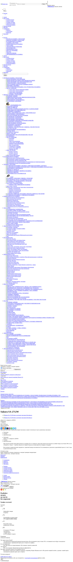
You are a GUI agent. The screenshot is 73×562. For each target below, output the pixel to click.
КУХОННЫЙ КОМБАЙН (35, 404)
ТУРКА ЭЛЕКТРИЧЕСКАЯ (33, 403)
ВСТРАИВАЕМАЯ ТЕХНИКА (14, 41)
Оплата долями (10, 21)
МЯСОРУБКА (17, 401)
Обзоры (5, 479)
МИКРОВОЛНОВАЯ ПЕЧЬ (7, 401)
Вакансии (8, 32)
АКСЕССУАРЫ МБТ (28, 407)
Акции (5, 17)
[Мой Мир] (5, 428)
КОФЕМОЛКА (11, 404)
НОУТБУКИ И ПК (10, 48)
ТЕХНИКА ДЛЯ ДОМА (12, 42)
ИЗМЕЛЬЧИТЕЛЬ (14, 403)
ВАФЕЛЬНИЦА (25, 404)
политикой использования (31, 558)
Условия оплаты (10, 19)
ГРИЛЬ (50, 405)
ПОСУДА (8, 51)
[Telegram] (15, 428)
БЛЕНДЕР (50, 401)
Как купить (6, 18)
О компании (6, 28)
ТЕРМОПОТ (16, 405)
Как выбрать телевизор (6, 382)
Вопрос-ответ (6, 476)
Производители (7, 26)
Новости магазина (6, 368)
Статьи (5, 475)
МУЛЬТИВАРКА (25, 401)
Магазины (5, 463)
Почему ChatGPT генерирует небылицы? (11, 374)
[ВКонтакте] (1, 428)
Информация (4, 457)
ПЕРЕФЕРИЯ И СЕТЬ (11, 49)
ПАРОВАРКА (9, 405)
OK (1, 559)
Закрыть (11, 486)
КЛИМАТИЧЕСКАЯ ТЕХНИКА (14, 44)
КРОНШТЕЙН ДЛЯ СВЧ (9, 407)
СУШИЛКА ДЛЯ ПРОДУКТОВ (27, 405)
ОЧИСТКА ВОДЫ (38, 407)
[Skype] (13, 428)
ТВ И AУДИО (9, 45)
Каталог (5, 13)
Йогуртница (46, 407)
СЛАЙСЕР (55, 405)
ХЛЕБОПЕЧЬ (18, 404)
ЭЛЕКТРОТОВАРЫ (11, 53)
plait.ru (10, 556)
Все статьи (3, 379)
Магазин (5, 27)
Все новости (4, 372)
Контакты (5, 33)
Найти (5, 75)
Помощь (3, 456)
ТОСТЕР (37, 405)
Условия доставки (10, 22)
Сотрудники (9, 31)
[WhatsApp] (11, 428)
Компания (3, 455)
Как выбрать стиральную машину (9, 387)
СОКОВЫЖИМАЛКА (42, 401)
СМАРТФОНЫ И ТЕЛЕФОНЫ (14, 46)
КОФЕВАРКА (45, 404)
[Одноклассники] (3, 428)
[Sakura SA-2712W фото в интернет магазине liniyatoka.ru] (17, 415)
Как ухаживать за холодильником (9, 385)
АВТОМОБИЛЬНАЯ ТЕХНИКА (14, 54)
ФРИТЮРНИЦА (44, 403)
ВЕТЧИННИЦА (19, 407)
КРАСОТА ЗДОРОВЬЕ (12, 50)
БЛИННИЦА (22, 403)
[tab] (36, 421)
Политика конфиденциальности (11, 472)
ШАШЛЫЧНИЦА (44, 405)
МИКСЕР (55, 401)
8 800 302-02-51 (4, 556)
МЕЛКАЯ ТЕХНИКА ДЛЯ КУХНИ (15, 40)
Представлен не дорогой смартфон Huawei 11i (12, 377)
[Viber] (9, 428)
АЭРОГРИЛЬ (33, 401)
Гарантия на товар (10, 23)
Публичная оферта (10, 24)
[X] (7, 428)
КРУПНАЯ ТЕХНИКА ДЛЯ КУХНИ (15, 39)
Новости (8, 30)
